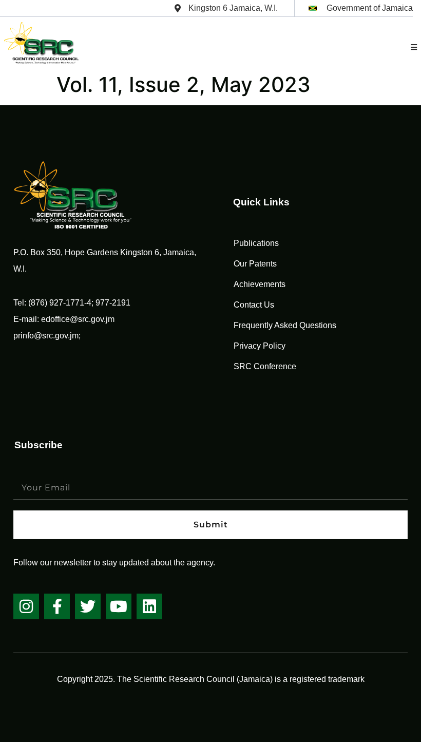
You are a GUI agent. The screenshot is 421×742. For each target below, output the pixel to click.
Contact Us (254, 304)
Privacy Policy (259, 345)
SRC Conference (265, 366)
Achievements (259, 284)
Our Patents (255, 263)
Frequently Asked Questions (285, 325)
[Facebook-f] (57, 606)
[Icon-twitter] (88, 606)
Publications (256, 243)
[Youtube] (118, 606)
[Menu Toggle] (414, 47)
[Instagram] (26, 606)
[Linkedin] (149, 606)
